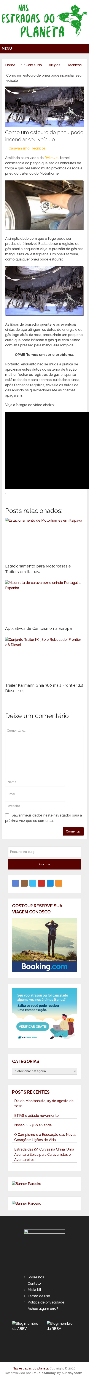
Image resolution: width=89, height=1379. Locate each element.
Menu (7, 49)
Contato (34, 1283)
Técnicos (38, 148)
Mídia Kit (34, 1290)
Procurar (44, 864)
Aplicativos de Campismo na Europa (38, 628)
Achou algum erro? (43, 1309)
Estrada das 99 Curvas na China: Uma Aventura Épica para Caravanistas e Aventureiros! (44, 1154)
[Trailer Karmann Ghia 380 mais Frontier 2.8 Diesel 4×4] (44, 658)
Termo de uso (39, 1296)
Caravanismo (19, 148)
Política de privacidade (46, 1302)
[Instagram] (24, 883)
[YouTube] (41, 883)
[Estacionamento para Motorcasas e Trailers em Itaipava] (44, 539)
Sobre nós (36, 1277)
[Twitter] (32, 883)
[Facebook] (15, 883)
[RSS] (58, 883)
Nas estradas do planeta (31, 1368)
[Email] (50, 883)
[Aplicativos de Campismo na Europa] (44, 602)
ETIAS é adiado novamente (36, 1116)
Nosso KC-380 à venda (33, 1125)
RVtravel (51, 158)
